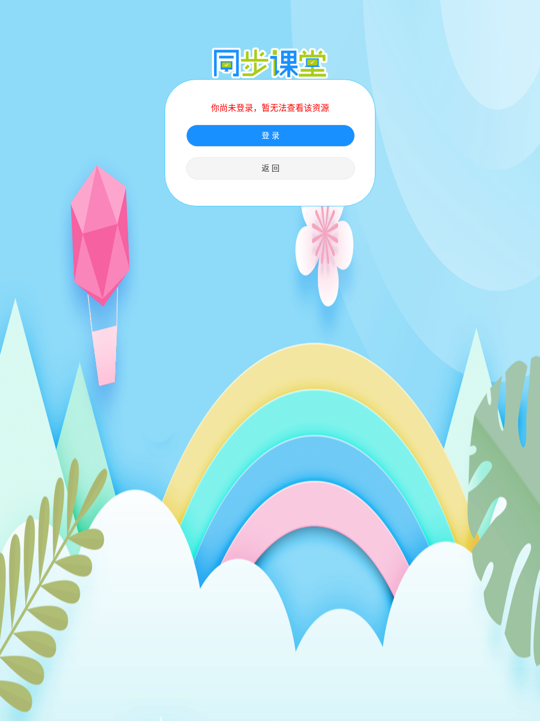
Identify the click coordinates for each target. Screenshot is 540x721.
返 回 (270, 168)
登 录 (270, 135)
